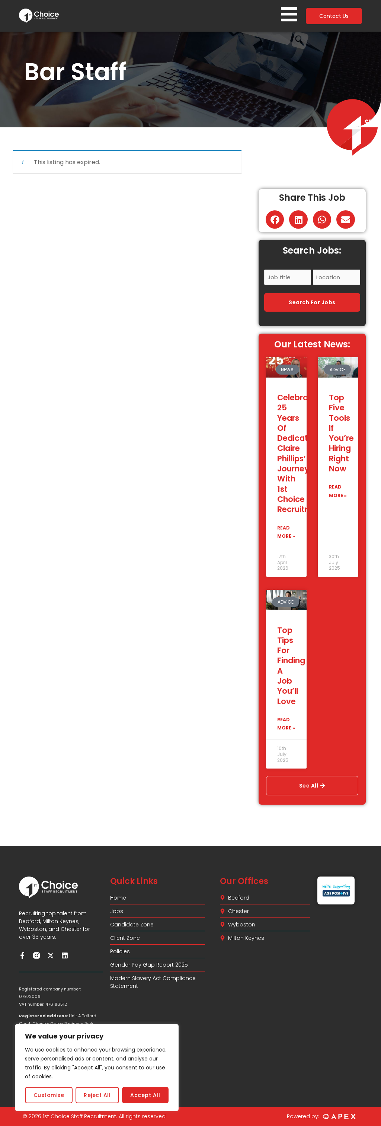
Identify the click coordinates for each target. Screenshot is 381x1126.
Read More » (286, 532)
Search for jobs (312, 302)
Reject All (97, 1095)
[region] (97, 1067)
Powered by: (303, 1116)
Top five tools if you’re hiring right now (341, 433)
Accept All (145, 1095)
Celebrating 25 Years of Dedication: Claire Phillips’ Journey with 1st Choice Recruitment (301, 453)
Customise (48, 1095)
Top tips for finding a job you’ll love (291, 666)
